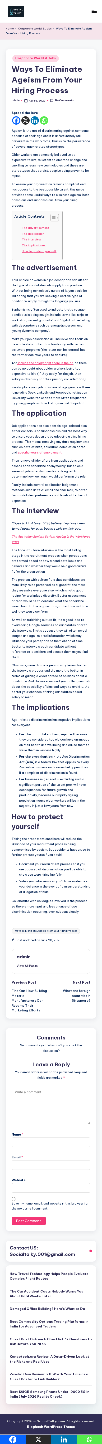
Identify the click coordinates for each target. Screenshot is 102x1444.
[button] (27, 966)
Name (17, 1134)
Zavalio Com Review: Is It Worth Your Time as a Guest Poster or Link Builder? (49, 1376)
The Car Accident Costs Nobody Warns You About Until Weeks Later (46, 1293)
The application (33, 233)
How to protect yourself (39, 251)
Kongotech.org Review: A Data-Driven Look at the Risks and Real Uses (49, 1358)
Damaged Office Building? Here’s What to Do (47, 1309)
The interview (31, 239)
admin (24, 957)
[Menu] (94, 11)
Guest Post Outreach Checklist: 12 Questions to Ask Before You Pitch (51, 1341)
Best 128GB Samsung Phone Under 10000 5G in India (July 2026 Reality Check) (49, 1394)
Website (19, 1180)
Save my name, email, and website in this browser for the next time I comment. (50, 1206)
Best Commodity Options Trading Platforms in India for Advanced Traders (49, 1323)
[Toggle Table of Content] (52, 218)
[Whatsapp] (44, 120)
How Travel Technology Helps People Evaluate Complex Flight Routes (49, 1276)
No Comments (64, 100)
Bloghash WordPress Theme (51, 1426)
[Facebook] (16, 120)
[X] (25, 120)
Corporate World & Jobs (35, 28)
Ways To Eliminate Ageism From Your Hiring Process (45, 930)
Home (10, 28)
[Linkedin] (35, 120)
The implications (34, 245)
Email (17, 1157)
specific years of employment (40, 452)
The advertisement (35, 227)
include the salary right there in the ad (45, 363)
